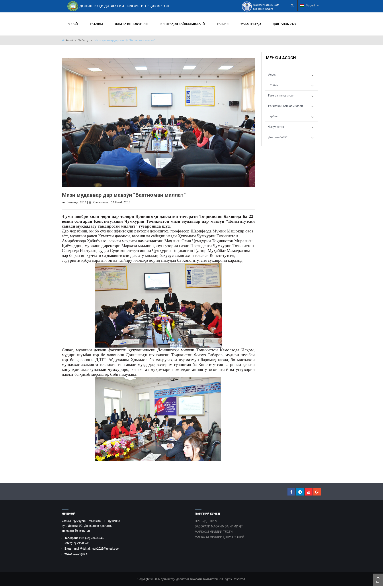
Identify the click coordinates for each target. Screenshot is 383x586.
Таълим (273, 85)
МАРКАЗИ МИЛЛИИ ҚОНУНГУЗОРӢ (219, 537)
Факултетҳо (276, 126)
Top (378, 582)
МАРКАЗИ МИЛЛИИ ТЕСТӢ (214, 531)
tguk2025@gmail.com (105, 548)
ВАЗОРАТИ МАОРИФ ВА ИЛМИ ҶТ (219, 526)
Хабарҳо (83, 40)
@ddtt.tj (85, 548)
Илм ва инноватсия (281, 95)
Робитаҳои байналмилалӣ (285, 106)
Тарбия (272, 116)
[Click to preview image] (158, 122)
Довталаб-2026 (278, 137)
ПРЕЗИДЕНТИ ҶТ (207, 521)
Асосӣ (69, 40)
